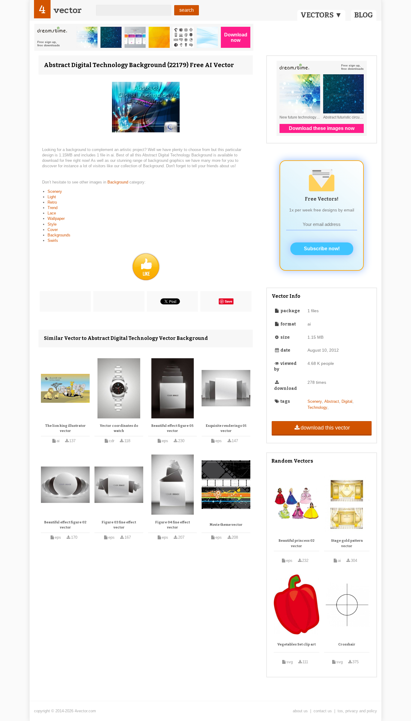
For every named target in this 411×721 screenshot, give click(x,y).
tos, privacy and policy (357, 711)
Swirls (53, 240)
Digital (346, 401)
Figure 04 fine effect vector (172, 525)
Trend (52, 207)
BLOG (363, 15)
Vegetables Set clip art (296, 644)
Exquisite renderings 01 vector (226, 428)
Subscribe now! (322, 248)
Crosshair (346, 644)
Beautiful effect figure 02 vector (65, 525)
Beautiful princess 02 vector (296, 543)
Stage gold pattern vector (347, 543)
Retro (52, 202)
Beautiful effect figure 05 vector (172, 428)
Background (118, 182)
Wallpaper (56, 218)
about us (300, 711)
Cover (53, 229)
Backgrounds (59, 235)
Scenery (55, 191)
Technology (317, 407)
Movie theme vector (226, 525)
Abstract (331, 401)
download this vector (325, 428)
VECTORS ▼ (321, 15)
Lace (52, 213)
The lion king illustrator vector (65, 428)
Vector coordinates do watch (119, 428)
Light (52, 197)
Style (52, 224)
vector (67, 10)
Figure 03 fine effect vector (119, 525)
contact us (323, 711)
